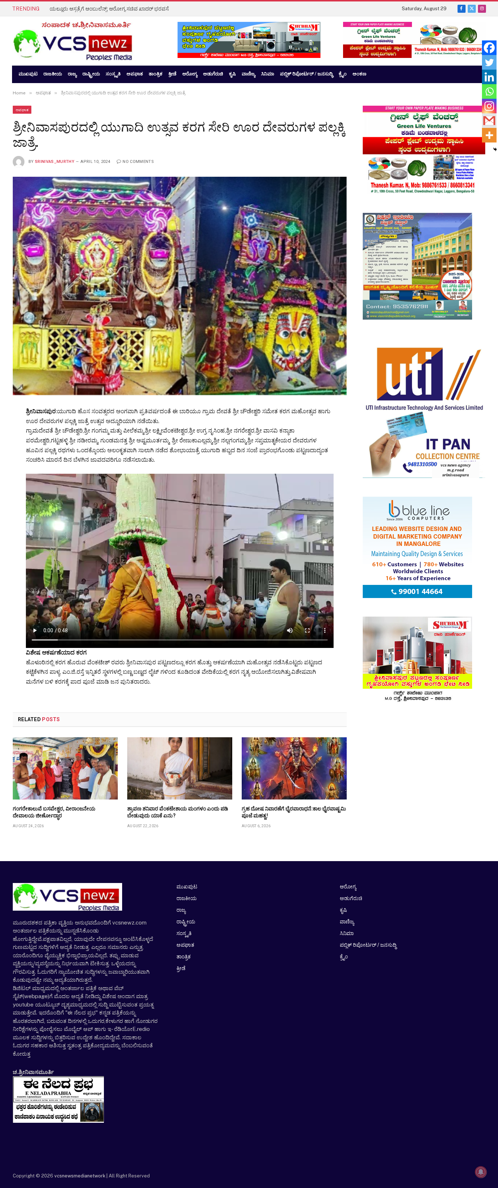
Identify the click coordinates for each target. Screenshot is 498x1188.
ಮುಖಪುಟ (186, 887)
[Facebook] (489, 47)
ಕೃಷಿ (343, 910)
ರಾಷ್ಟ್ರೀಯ (185, 922)
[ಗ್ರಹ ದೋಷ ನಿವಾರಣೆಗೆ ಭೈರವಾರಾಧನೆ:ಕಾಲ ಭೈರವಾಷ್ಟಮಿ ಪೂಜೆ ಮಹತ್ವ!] (294, 768)
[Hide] (495, 149)
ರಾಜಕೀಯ (186, 898)
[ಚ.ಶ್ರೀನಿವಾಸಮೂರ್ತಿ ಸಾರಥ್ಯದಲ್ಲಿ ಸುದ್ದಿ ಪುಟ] (87, 41)
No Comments (138, 161)
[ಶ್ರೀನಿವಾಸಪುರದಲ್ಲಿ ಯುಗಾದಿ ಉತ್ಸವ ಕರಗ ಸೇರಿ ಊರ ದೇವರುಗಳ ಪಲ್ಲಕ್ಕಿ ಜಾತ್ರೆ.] (180, 286)
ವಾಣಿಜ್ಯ (347, 922)
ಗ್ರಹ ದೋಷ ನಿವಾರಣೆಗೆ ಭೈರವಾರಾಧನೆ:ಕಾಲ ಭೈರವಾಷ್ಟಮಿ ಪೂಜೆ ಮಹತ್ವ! (294, 812)
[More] (489, 135)
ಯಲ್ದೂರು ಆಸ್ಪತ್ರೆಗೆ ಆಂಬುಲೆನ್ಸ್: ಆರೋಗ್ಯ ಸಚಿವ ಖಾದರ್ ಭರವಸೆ (109, 9)
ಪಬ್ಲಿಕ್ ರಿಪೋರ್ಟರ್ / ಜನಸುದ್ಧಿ (368, 945)
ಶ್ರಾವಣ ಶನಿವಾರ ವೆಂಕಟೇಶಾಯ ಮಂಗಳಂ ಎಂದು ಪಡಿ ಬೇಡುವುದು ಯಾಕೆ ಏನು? (177, 812)
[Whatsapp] (489, 91)
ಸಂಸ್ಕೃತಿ (183, 933)
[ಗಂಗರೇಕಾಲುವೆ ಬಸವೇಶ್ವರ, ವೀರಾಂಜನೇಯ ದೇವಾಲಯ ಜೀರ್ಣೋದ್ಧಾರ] (65, 768)
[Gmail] (489, 120)
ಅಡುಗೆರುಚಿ (351, 898)
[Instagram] (489, 106)
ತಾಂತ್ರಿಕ (183, 957)
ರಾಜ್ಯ (181, 910)
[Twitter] (489, 62)
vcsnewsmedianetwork (79, 1176)
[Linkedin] (489, 77)
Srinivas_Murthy (54, 161)
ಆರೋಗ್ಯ (348, 887)
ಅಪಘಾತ (22, 110)
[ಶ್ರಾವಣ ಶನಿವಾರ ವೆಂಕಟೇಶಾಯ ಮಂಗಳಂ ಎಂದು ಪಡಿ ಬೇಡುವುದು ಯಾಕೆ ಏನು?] (179, 768)
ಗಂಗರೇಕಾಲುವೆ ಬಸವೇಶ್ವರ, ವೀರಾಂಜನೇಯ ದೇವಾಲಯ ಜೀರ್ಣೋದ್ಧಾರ (54, 812)
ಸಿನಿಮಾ (347, 933)
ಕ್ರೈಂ (344, 957)
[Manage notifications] (481, 1172)
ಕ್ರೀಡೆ (181, 968)
